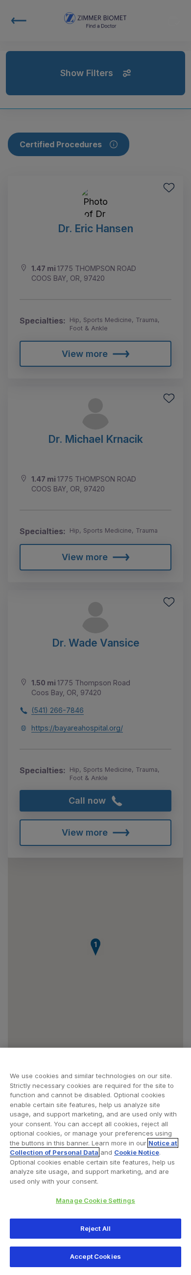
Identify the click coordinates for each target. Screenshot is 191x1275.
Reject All (95, 1228)
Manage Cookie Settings (95, 1200)
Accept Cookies (95, 1256)
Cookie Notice (136, 1152)
